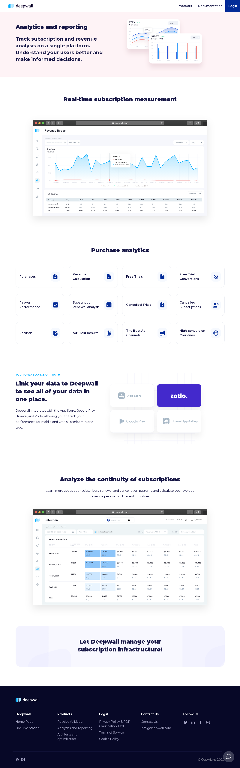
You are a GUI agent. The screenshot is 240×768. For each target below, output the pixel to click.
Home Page (24, 721)
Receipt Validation (70, 721)
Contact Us (149, 721)
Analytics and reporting (74, 728)
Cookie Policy (109, 739)
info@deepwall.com (156, 728)
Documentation (28, 728)
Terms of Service (111, 732)
